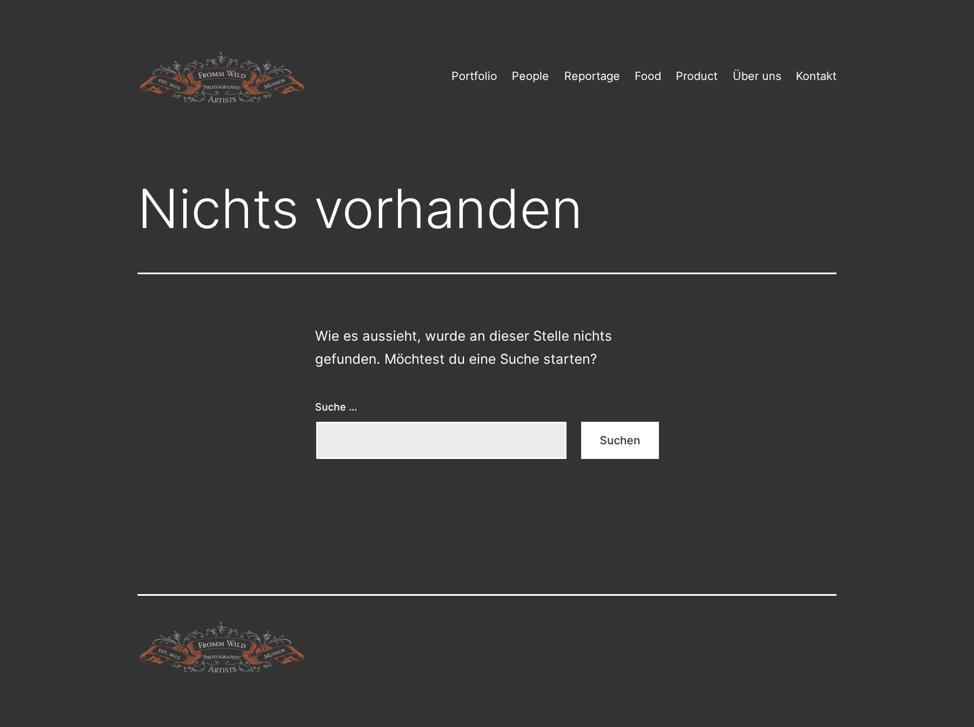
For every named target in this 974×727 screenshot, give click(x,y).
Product (697, 76)
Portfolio (474, 76)
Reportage (592, 76)
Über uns (757, 76)
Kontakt (816, 76)
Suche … (336, 407)
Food (648, 76)
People (530, 76)
